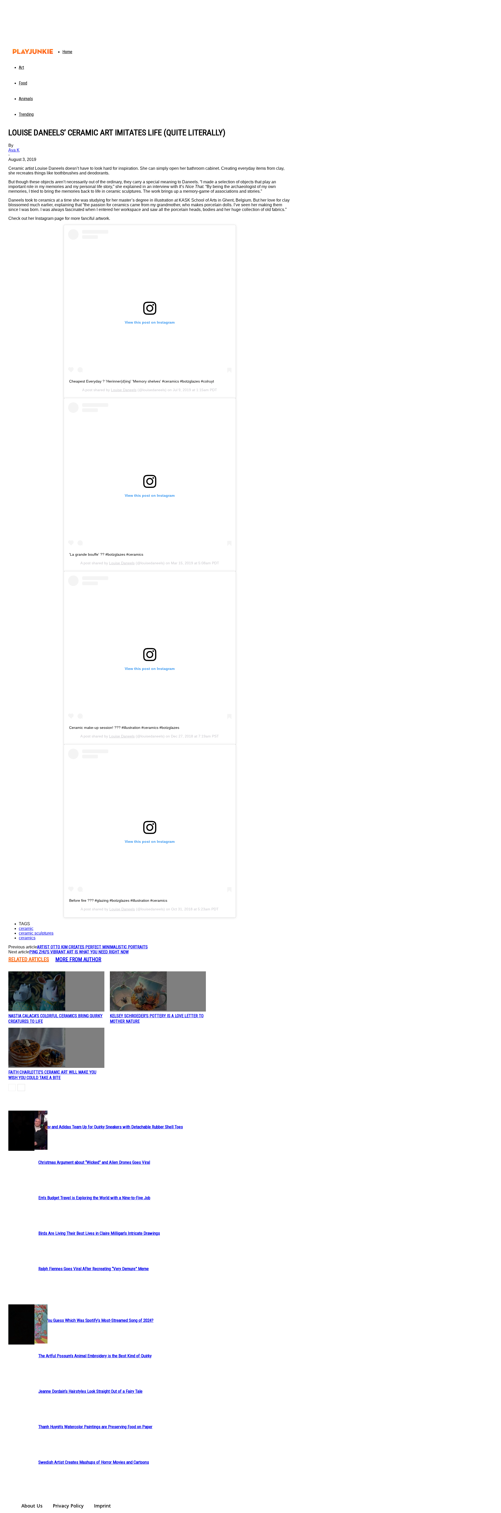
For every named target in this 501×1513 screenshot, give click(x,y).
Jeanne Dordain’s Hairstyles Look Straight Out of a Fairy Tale (90, 1391)
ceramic (26, 928)
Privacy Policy (68, 1506)
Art (21, 67)
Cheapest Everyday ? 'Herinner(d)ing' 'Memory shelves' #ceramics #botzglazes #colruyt (141, 381)
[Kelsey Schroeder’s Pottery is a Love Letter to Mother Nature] (158, 991)
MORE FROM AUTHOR (78, 959)
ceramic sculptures (36, 933)
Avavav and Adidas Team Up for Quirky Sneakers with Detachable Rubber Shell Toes (110, 1126)
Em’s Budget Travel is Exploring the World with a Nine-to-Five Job (94, 1197)
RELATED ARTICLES (28, 959)
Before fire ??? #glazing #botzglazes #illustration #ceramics (118, 900)
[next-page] (21, 1087)
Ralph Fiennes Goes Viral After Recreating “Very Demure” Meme (93, 1268)
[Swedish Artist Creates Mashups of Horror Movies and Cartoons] (21, 1324)
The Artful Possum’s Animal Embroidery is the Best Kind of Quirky (95, 1355)
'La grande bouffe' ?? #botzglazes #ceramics (106, 554)
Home (67, 51)
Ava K (14, 150)
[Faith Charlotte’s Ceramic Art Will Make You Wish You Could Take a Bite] (56, 1048)
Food (23, 83)
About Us (32, 1506)
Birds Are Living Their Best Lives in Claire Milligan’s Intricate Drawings (99, 1233)
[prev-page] (12, 1087)
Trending (26, 114)
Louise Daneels (123, 390)
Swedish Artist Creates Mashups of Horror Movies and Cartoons (93, 1462)
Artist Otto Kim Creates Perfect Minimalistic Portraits (92, 947)
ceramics (27, 938)
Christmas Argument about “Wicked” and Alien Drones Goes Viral (94, 1162)
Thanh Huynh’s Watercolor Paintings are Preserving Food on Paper (95, 1426)
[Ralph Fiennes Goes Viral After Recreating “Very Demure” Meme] (21, 1131)
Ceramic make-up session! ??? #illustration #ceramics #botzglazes (124, 727)
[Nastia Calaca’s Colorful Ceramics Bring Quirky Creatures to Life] (56, 991)
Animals (26, 98)
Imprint (102, 1506)
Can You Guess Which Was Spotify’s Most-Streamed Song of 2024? (95, 1320)
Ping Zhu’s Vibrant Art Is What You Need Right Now (79, 951)
